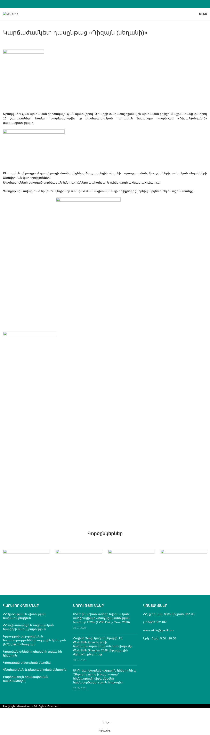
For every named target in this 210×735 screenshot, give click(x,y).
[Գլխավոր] (105, 731)
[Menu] (105, 723)
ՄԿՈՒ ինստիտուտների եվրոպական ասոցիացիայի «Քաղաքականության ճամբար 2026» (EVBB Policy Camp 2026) (101, 618)
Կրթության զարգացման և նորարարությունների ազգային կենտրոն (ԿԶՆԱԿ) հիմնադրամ (34, 640)
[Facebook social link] (104, 4)
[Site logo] (10, 13)
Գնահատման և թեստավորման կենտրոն (34, 669)
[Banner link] (26, 561)
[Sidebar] (5, 713)
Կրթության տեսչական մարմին (27, 662)
